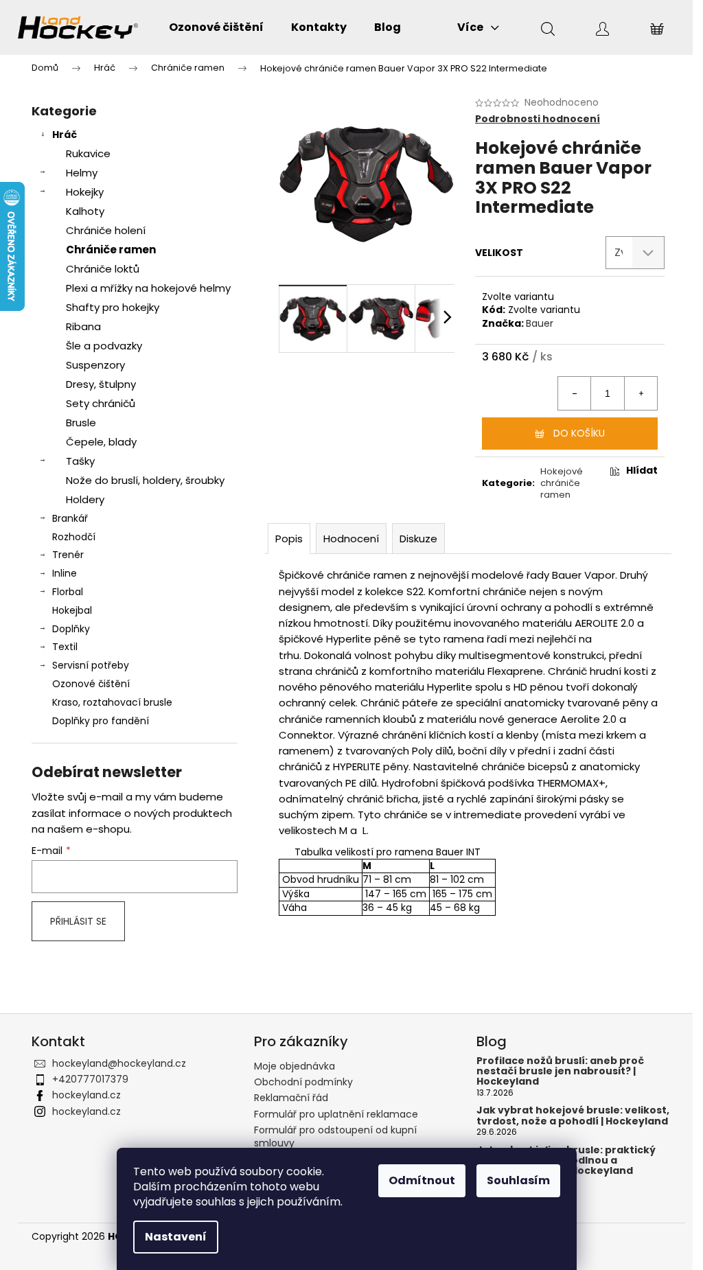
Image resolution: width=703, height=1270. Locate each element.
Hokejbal (72, 610)
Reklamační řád (291, 1098)
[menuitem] (216, 27)
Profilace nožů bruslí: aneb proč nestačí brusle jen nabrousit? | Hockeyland (560, 1071)
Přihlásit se (78, 921)
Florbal (67, 592)
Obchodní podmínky (303, 1082)
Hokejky (85, 192)
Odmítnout (422, 1180)
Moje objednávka (294, 1066)
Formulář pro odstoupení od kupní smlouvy (335, 1136)
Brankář (70, 518)
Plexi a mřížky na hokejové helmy (148, 288)
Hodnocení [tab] (351, 538)
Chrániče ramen (111, 249)
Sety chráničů (100, 403)
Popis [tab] (289, 538)
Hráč (64, 134)
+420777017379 (90, 1079)
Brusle (81, 422)
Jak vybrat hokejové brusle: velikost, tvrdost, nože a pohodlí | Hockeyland (572, 1116)
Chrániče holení (106, 230)
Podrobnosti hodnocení (537, 119)
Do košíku (579, 433)
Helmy (81, 172)
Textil (65, 647)
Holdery (85, 499)
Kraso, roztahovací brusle (112, 702)
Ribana (83, 326)
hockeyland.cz (86, 1095)
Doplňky (71, 629)
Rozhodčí (73, 537)
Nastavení (176, 1237)
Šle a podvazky (104, 345)
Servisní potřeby (90, 665)
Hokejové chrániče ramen (561, 483)
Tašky (80, 461)
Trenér (68, 555)
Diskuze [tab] (418, 538)
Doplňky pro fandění (100, 721)
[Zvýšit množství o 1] (640, 393)
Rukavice (88, 153)
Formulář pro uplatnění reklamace (336, 1114)
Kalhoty (85, 211)
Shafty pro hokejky (112, 307)
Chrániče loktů (102, 269)
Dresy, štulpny (101, 384)
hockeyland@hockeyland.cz (119, 1063)
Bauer (539, 323)
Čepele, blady (101, 442)
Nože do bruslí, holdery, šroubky (145, 480)
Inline (64, 573)
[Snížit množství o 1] (574, 393)
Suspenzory (95, 365)
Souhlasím (518, 1180)
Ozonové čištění (91, 684)
